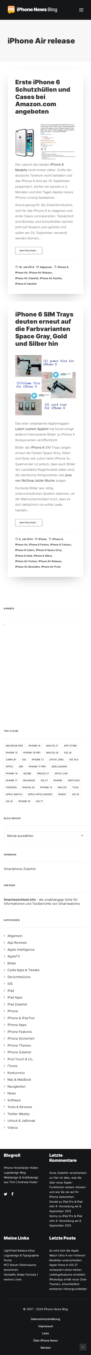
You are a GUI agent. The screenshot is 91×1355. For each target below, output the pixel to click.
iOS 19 (9, 801)
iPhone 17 (11, 780)
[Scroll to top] (83, 1347)
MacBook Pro (14, 745)
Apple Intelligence (40, 794)
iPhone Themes (19, 1045)
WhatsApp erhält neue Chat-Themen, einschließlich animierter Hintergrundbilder (68, 1284)
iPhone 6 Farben (39, 544)
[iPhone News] (32, 10)
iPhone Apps (16, 1025)
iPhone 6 (63, 267)
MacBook (29, 780)
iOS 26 (68, 752)
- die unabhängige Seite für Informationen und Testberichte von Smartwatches (42, 902)
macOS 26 (52, 752)
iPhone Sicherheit (20, 1038)
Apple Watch (14, 794)
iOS (24, 759)
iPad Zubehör (17, 1004)
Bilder (11, 963)
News (11, 1093)
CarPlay (11, 759)
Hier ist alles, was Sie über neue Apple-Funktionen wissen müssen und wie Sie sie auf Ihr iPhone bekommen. (67, 1187)
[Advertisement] (45, 671)
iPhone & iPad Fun (21, 1018)
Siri (21, 766)
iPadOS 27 (43, 773)
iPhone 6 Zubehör (26, 283)
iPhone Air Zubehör (27, 278)
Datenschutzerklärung (45, 1319)
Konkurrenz (16, 1073)
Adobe (27, 773)
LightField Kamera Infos (19, 1250)
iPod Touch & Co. (20, 1059)
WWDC (62, 794)
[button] (81, 10)
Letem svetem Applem (32, 429)
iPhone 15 (12, 752)
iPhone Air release (40, 272)
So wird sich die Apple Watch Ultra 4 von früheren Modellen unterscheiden (67, 1255)
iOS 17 (39, 801)
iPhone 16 (34, 745)
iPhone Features (19, 1032)
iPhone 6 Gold (23, 555)
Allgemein (46, 267)
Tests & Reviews (19, 1107)
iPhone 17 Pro (37, 766)
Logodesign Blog (15, 1172)
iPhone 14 (46, 787)
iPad (10, 991)
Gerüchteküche (18, 977)
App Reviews (17, 943)
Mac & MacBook (19, 1080)
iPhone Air (21, 272)
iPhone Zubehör (19, 1052)
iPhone (43, 539)
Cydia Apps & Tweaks (23, 970)
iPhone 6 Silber (43, 555)
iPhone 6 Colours (60, 544)
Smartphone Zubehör (20, 869)
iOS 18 (75, 794)
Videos (12, 1128)
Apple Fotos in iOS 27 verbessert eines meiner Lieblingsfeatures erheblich (67, 1269)
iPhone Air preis (51, 566)
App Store (70, 745)
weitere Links (13, 1279)
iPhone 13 (38, 759)
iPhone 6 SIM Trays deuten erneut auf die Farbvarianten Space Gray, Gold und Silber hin (44, 329)
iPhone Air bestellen (27, 566)
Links (45, 1333)
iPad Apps (14, 997)
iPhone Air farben (26, 561)
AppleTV (13, 956)
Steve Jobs (56, 759)
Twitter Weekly (18, 1114)
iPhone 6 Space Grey (49, 550)
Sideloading (59, 766)
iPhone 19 (12, 773)
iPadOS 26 (28, 787)
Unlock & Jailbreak (21, 1121)
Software (14, 1100)
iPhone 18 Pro (31, 752)
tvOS (75, 787)
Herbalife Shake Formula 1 (21, 1274)
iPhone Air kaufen (51, 278)
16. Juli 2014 (26, 267)
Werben (45, 1347)
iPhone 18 (24, 801)
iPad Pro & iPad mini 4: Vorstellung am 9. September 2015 (66, 1206)
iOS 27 (44, 780)
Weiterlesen (27, 250)
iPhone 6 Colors (24, 550)
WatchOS (74, 780)
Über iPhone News (45, 1340)
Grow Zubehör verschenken (68, 1172)
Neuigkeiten (16, 1086)
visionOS (11, 787)
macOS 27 (52, 745)
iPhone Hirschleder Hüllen (21, 1167)
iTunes (12, 1066)
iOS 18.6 (73, 759)
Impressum (45, 1326)
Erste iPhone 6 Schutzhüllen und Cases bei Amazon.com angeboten (42, 96)
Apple (9, 766)
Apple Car (61, 773)
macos (62, 787)
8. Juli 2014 (26, 539)
